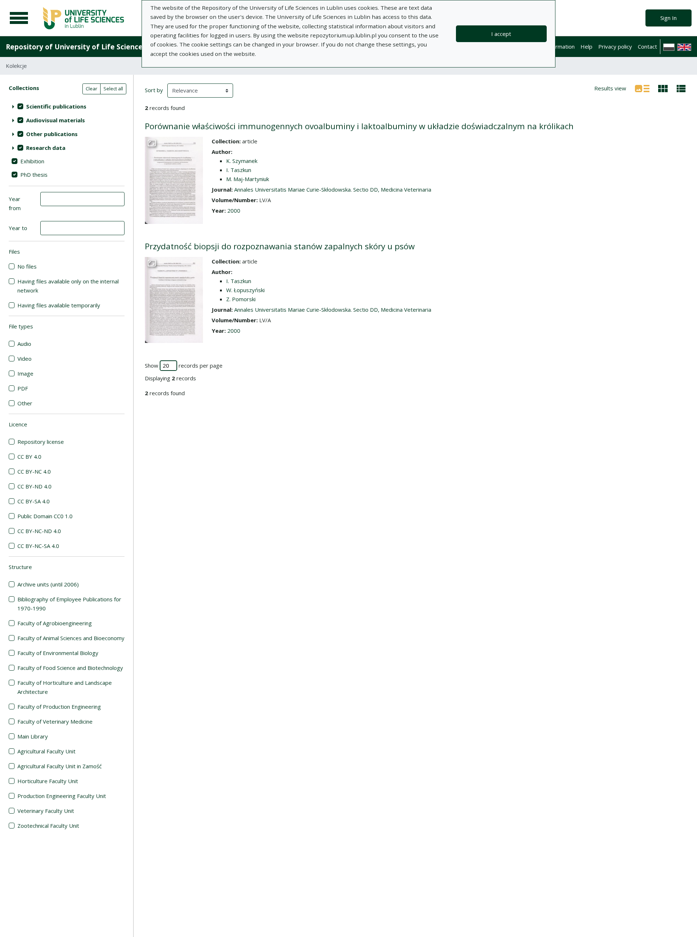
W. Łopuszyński (245, 290)
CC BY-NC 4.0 (34, 471)
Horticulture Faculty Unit (47, 781)
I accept (501, 33)
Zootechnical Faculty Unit (48, 825)
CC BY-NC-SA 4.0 (38, 545)
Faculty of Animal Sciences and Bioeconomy (71, 638)
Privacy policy (615, 46)
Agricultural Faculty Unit (46, 751)
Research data (45, 147)
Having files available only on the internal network (68, 286)
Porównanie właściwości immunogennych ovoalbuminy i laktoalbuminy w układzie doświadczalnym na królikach (359, 126)
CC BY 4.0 (29, 456)
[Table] (681, 87)
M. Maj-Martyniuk (247, 179)
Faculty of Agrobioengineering (54, 623)
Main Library (32, 736)
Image (25, 373)
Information (560, 46)
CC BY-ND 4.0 (34, 486)
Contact (647, 46)
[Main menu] (18, 18)
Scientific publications (56, 106)
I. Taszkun (238, 169)
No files (27, 266)
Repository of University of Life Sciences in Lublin (91, 46)
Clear (91, 88)
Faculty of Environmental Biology (57, 652)
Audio (24, 343)
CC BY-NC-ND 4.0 (39, 531)
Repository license (40, 441)
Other (24, 403)
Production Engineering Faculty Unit (61, 795)
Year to (18, 228)
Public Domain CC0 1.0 (45, 516)
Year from (15, 203)
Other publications (52, 134)
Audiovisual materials (55, 120)
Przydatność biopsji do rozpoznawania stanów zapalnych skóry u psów (280, 246)
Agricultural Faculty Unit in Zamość (59, 766)
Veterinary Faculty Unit (45, 810)
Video (24, 358)
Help (586, 46)
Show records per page (184, 365)
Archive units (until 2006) (48, 584)
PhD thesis (34, 174)
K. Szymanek (241, 160)
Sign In (668, 17)
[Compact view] (663, 87)
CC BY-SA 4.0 (33, 501)
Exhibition (32, 161)
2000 (233, 210)
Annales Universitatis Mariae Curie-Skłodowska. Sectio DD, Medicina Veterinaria (332, 189)
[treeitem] (67, 106)
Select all (113, 88)
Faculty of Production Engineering (59, 706)
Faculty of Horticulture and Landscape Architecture (64, 687)
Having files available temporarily (58, 305)
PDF (22, 388)
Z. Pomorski (241, 299)
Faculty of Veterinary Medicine (55, 721)
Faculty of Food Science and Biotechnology (70, 667)
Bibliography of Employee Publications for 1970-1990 (69, 604)
